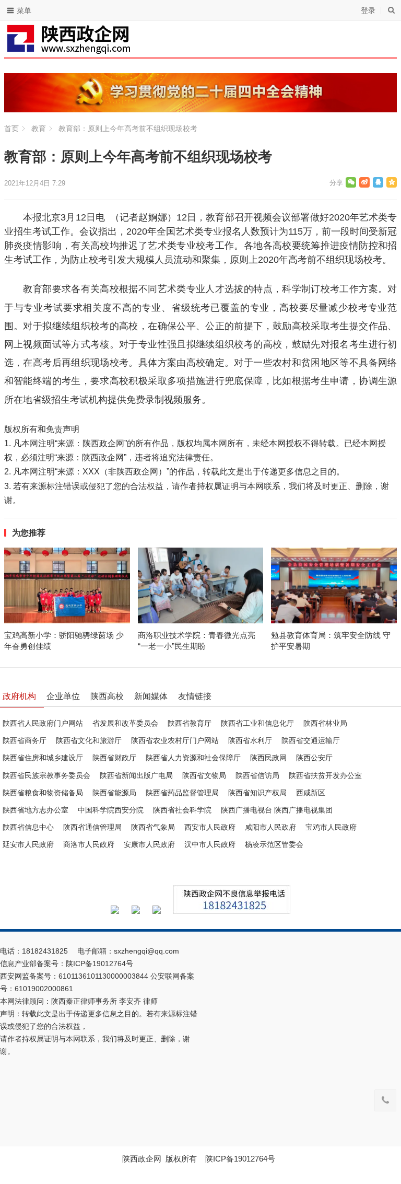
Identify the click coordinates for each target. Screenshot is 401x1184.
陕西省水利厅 (250, 740)
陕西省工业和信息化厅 (257, 723)
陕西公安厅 (314, 757)
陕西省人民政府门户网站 (43, 723)
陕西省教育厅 (189, 723)
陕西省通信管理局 (92, 827)
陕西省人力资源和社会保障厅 (193, 757)
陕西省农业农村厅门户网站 (175, 740)
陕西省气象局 (153, 827)
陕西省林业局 (325, 723)
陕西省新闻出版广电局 (136, 775)
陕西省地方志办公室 (35, 810)
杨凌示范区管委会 (274, 844)
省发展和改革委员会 (125, 723)
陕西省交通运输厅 (310, 740)
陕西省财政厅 (114, 757)
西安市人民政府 (209, 827)
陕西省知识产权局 (257, 792)
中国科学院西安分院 (111, 810)
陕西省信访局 (257, 775)
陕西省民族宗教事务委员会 (46, 775)
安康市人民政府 (149, 844)
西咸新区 (310, 792)
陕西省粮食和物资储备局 (43, 792)
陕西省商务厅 (24, 740)
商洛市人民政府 (88, 844)
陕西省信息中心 (28, 827)
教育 (38, 128)
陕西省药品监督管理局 (182, 792)
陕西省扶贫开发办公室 (325, 775)
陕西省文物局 (204, 775)
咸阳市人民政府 (270, 827)
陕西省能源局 (114, 792)
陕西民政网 (268, 757)
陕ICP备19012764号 (100, 963)
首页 (11, 128)
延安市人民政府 (28, 844)
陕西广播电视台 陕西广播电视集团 (277, 810)
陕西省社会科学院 (182, 810)
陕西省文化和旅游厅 (89, 740)
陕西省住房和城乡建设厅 (43, 757)
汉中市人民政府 (209, 844)
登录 (368, 10)
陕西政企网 (141, 1158)
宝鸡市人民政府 (331, 827)
